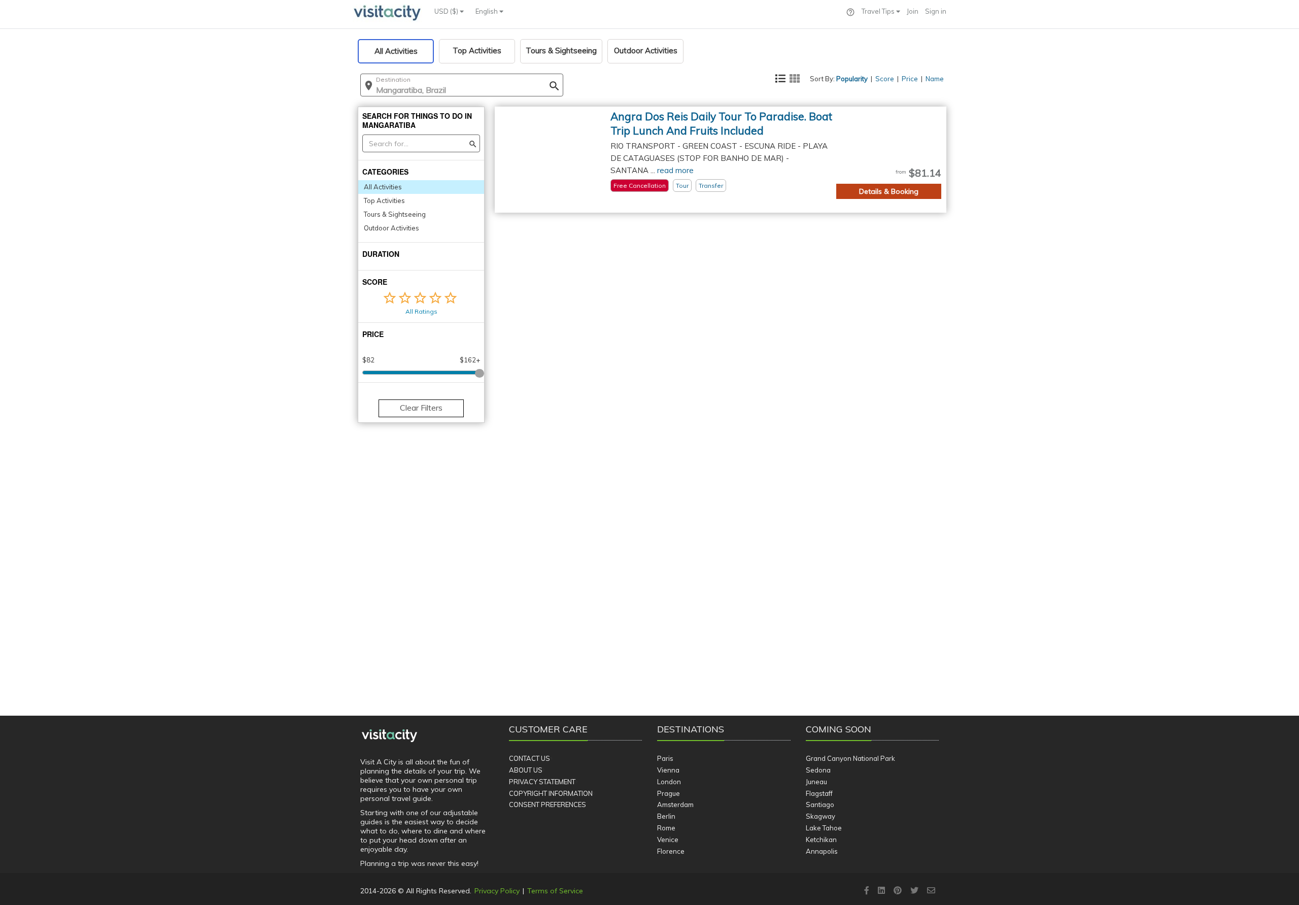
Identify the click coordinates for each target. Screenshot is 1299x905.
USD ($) (447, 11)
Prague (668, 793)
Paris (665, 758)
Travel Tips (879, 11)
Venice (667, 839)
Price (910, 79)
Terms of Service (555, 890)
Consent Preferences (547, 804)
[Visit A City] (389, 736)
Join (912, 11)
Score (884, 79)
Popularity (852, 79)
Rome (666, 828)
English (487, 11)
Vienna (668, 770)
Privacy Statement (542, 782)
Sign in (935, 11)
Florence (671, 851)
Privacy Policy (497, 890)
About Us (525, 770)
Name (935, 79)
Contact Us (529, 758)
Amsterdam (675, 804)
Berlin (666, 816)
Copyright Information (551, 793)
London (669, 782)
